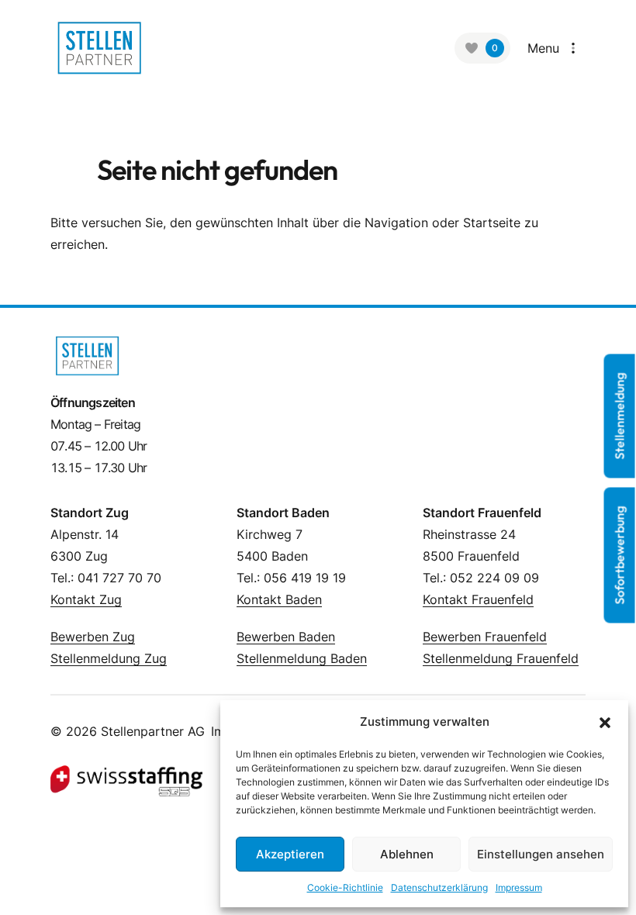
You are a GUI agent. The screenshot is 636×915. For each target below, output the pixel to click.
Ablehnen (407, 854)
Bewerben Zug (92, 636)
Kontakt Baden (279, 599)
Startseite (491, 222)
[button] (605, 722)
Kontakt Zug (86, 599)
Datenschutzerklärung (439, 887)
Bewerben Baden (286, 636)
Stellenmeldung (619, 416)
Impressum (519, 887)
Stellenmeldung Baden (302, 658)
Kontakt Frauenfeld (478, 599)
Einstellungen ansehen (540, 854)
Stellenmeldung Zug (108, 658)
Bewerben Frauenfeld (485, 636)
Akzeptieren (290, 854)
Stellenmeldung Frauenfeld (501, 658)
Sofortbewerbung (619, 555)
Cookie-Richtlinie (345, 887)
